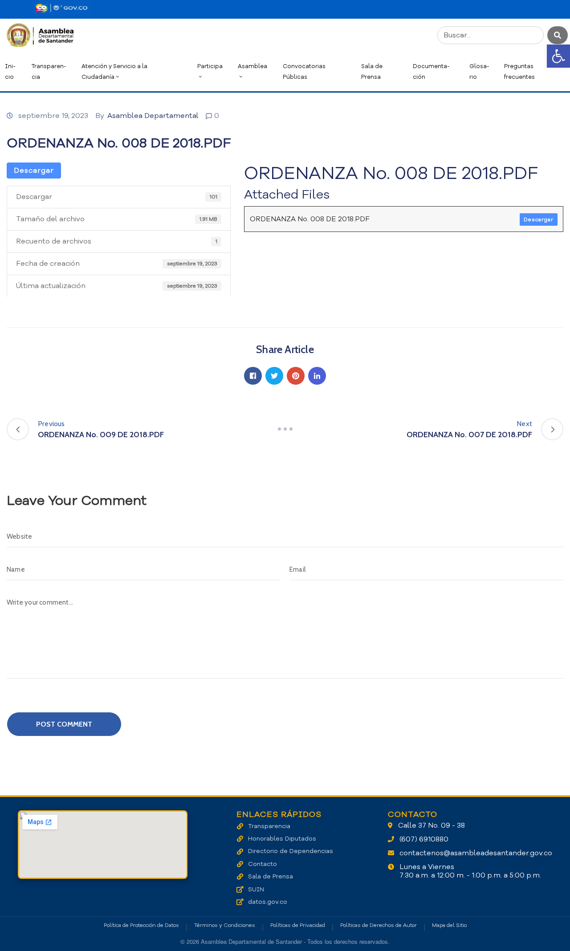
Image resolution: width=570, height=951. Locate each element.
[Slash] (285, 429)
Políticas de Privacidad (297, 925)
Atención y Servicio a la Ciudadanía (114, 71)
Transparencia (49, 71)
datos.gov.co (267, 902)
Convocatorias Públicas (304, 71)
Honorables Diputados (282, 838)
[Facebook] (253, 376)
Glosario (479, 71)
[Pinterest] (296, 376)
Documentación (431, 71)
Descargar (34, 170)
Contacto (262, 864)
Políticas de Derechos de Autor (378, 925)
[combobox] (490, 35)
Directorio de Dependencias (290, 851)
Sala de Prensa (372, 71)
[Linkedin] (317, 376)
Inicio (10, 71)
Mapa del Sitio (449, 925)
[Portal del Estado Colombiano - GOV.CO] (61, 8)
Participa (210, 66)
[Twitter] (274, 376)
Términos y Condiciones (224, 925)
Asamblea (252, 66)
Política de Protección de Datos (141, 925)
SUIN (256, 889)
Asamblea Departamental (153, 116)
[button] (558, 56)
